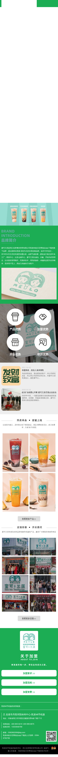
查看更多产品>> (29, 518)
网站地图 (3, 755)
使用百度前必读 (12, 189)
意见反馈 (22, 189)
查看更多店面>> (29, 618)
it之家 (2, 13)
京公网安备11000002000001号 (12, 191)
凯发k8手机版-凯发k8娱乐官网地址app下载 (19, 1)
